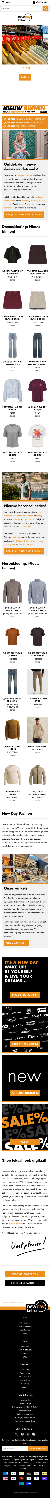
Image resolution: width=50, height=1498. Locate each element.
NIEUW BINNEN (25, 1326)
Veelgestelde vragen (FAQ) (25, 1421)
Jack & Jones (9, 544)
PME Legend (19, 540)
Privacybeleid (41, 1456)
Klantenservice (25, 1400)
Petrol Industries (26, 544)
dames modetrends (25, 175)
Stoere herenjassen (24, 515)
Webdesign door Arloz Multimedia (25, 1492)
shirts (29, 204)
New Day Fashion (28, 1456)
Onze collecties (25, 1376)
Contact (25, 1387)
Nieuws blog (25, 1380)
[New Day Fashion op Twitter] (16, 1435)
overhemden (25, 526)
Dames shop (25, 1322)
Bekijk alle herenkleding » (24, 551)
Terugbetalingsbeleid (20, 1459)
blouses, (34, 200)
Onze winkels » (16, 942)
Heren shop (25, 1346)
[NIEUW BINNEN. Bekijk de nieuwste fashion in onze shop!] (25, 113)
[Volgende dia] (35, 68)
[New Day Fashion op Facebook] (22, 1435)
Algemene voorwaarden (39, 1459)
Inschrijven (38, 1448)
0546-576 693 (31, 1465)
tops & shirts (29, 519)
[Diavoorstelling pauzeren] (47, 68)
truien (21, 204)
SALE (25, 1333)
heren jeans (16, 537)
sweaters (25, 200)
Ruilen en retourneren (25, 1414)
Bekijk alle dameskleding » (24, 214)
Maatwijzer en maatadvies (25, 1417)
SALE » (25, 77)
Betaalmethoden (25, 1410)
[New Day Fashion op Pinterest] (28, 1435)
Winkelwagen (40, 2)
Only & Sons (31, 540)
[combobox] (22, 8)
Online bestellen (25, 1403)
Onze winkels (25, 1369)
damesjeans (9, 207)
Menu (8, 2)
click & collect (15, 1223)
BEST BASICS (25, 1329)
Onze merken (25, 1373)
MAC (41, 540)
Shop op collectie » (25, 1274)
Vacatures (25, 1383)
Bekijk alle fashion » (25, 1283)
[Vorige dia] (15, 68)
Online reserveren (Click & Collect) (25, 1407)
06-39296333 (25, 1468)
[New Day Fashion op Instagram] (33, 1435)
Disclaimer (6, 1459)
